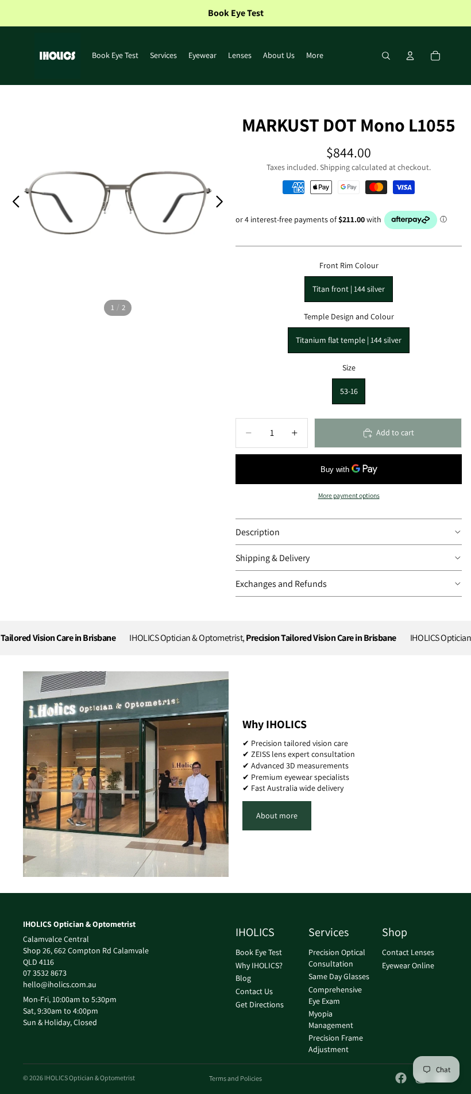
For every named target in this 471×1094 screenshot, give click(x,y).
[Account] (410, 55)
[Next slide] (222, 202)
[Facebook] (401, 1078)
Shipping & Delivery (272, 558)
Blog (243, 978)
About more (277, 815)
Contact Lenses (408, 952)
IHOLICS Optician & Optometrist (89, 1077)
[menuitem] (314, 55)
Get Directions (259, 1004)
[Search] (386, 55)
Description (257, 532)
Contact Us (254, 991)
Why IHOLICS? (259, 965)
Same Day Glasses (338, 976)
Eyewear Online (408, 965)
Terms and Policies (235, 1078)
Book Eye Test (258, 952)
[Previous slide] (13, 202)
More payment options (349, 495)
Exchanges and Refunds (281, 584)
